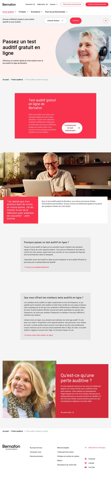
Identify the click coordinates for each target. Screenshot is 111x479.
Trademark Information (65, 452)
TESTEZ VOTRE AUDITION (97, 4)
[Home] (9, 4)
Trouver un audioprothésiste (37, 267)
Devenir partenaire (36, 456)
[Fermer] (105, 20)
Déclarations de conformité (66, 465)
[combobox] (54, 21)
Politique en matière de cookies (68, 456)
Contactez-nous (35, 452)
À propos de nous (36, 448)
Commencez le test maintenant (70, 128)
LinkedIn (91, 463)
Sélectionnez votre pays (96, 447)
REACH (59, 460)
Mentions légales (63, 448)
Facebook (91, 459)
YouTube (91, 467)
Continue (76, 20)
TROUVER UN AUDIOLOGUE (72, 4)
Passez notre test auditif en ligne (39, 335)
